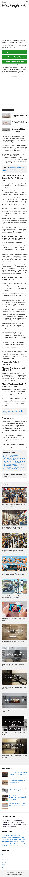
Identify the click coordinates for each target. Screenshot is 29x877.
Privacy (4, 857)
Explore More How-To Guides (14, 52)
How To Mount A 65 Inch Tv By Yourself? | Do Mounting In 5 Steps (14, 465)
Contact (4, 867)
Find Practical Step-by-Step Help (14, 56)
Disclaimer (5, 855)
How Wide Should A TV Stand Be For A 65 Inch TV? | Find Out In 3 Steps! (14, 462)
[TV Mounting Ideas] (3, 2)
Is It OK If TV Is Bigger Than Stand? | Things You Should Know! (13, 411)
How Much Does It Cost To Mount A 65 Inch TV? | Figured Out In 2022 (14, 467)
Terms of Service (7, 860)
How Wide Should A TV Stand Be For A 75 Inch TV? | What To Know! (14, 169)
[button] (23, 2)
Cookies (4, 862)
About (3, 864)
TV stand (24, 227)
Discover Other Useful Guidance (14, 61)
